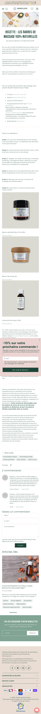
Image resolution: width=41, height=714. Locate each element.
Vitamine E (20, 121)
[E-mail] (23, 668)
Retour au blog (8, 453)
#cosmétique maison (10, 456)
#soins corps (32, 459)
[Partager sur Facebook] (11, 465)
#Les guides (27, 600)
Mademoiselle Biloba (23, 697)
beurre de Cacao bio (19, 94)
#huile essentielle (8, 459)
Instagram (25, 336)
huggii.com (19, 699)
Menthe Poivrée (17, 112)
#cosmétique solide (26, 456)
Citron (8, 112)
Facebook (16, 336)
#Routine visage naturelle (11, 607)
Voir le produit (7, 235)
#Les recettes (21, 459)
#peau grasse (21, 604)
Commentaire (9, 526)
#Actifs (5, 600)
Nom (6, 515)
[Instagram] (17, 668)
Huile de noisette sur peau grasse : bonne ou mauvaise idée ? (17, 587)
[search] (6, 9)
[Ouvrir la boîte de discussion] (36, 710)
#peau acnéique (8, 604)
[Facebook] (12, 668)
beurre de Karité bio (19, 97)
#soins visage (27, 607)
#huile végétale (16, 600)
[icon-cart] (36, 9)
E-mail (7, 521)
